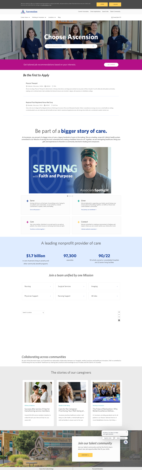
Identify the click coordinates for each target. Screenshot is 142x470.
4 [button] (72, 196)
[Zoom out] (119, 314)
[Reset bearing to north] (119, 317)
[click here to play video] (70, 170)
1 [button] (67, 196)
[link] (38, 403)
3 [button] (70, 196)
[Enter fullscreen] (119, 320)
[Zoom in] (119, 312)
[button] (93, 46)
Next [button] (107, 170)
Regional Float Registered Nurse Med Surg (39, 102)
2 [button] (69, 196)
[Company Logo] (29, 11)
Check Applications (95, 11)
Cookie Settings (45, 5)
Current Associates (83, 11)
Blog (59, 17)
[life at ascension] (45, 205)
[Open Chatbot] (126, 442)
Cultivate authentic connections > (89, 229)
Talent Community (115, 11)
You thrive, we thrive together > (37, 229)
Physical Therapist (31, 83)
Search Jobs (105, 11)
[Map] (71, 330)
